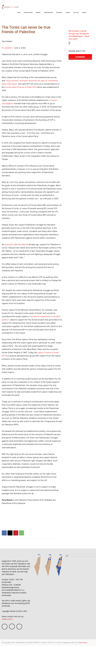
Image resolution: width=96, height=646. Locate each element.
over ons (76, 12)
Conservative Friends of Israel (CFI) (21, 87)
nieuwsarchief (28, 12)
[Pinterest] (15, 532)
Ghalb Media (82, 642)
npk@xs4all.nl (7, 619)
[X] (10, 532)
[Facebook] (4, 532)
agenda (38, 12)
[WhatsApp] (21, 532)
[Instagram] (12, 626)
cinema (68, 12)
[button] (91, 12)
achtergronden (48, 12)
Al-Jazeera (6, 48)
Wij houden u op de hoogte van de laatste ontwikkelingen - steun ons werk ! (79, 35)
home (18, 12)
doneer (84, 12)
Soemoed (59, 12)
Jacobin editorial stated (16, 244)
